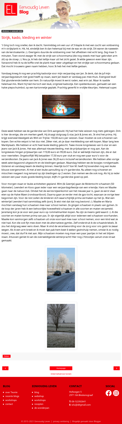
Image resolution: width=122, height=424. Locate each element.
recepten (38, 403)
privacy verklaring (61, 421)
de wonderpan (41, 407)
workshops (11, 400)
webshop (39, 396)
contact (9, 403)
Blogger (97, 421)
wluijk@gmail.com (81, 404)
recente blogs (12, 396)
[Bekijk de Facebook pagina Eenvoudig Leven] (109, 393)
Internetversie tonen (61, 373)
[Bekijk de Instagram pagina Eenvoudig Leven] (116, 393)
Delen (6, 356)
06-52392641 (79, 401)
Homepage (61, 368)
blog (36, 392)
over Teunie (11, 392)
